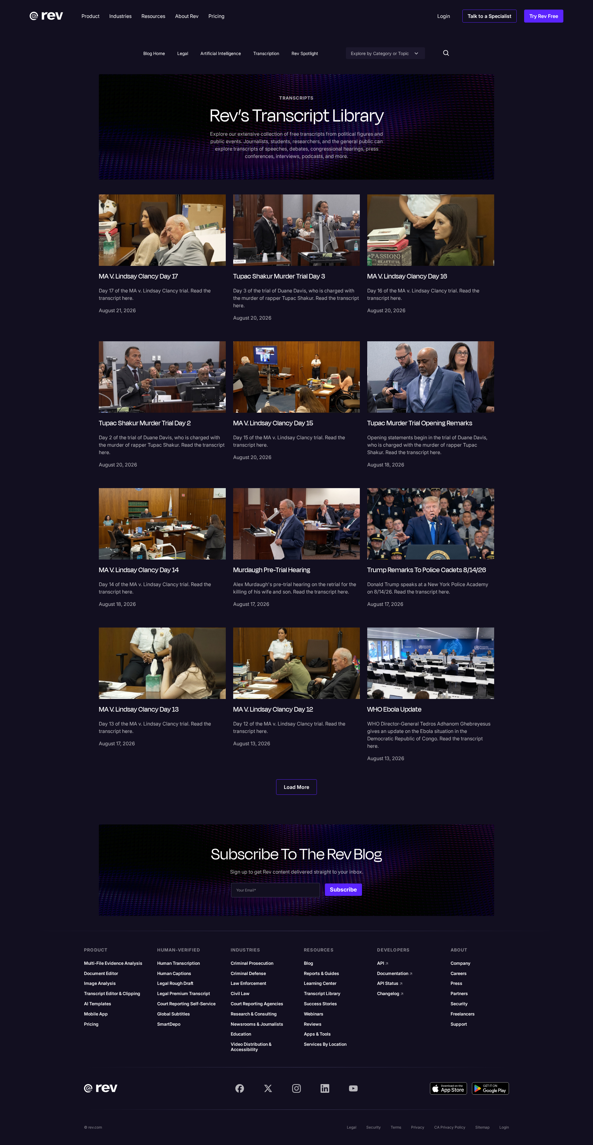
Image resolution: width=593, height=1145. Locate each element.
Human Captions (174, 973)
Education (241, 1034)
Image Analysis (100, 983)
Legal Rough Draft (175, 983)
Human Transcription (178, 963)
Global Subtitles (173, 1013)
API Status (390, 983)
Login (504, 1127)
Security (459, 1003)
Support (459, 1024)
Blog (308, 963)
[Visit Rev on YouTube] (353, 1088)
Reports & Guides (321, 973)
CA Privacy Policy (449, 1127)
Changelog (390, 993)
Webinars (313, 1013)
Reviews (313, 1024)
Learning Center (320, 983)
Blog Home (154, 53)
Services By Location (325, 1044)
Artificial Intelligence (220, 53)
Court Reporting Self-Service (186, 1003)
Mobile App (96, 1013)
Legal (182, 53)
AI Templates (97, 1003)
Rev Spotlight (305, 53)
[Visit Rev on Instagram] (296, 1088)
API (383, 963)
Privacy (417, 1127)
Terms (396, 1127)
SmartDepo (168, 1024)
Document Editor (101, 973)
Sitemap (482, 1127)
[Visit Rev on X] (268, 1088)
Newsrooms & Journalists (257, 1024)
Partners (459, 993)
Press (456, 983)
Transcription (266, 53)
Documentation (395, 973)
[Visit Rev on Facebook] (239, 1088)
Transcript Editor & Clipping (112, 993)
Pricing (91, 1024)
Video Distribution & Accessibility (251, 1047)
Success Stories (320, 1003)
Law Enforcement (248, 983)
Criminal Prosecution (252, 963)
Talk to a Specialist (489, 16)
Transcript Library (322, 993)
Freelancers (463, 1013)
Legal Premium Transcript (183, 993)
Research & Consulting (254, 1013)
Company (460, 963)
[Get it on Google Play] (490, 1088)
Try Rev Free (543, 16)
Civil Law (240, 993)
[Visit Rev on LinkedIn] (325, 1088)
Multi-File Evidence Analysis (113, 963)
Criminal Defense (248, 973)
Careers (459, 973)
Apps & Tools (317, 1034)
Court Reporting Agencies (257, 1003)
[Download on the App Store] (448, 1088)
